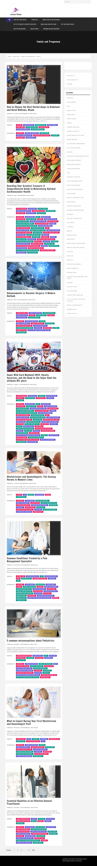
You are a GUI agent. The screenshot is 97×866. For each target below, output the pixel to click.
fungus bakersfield (49, 313)
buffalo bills (32, 395)
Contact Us (70, 75)
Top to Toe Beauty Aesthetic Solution (24, 24)
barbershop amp (40, 125)
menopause (44, 739)
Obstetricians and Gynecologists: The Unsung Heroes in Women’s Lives (31, 478)
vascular (51, 315)
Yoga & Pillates (32, 252)
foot (46, 655)
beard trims (20, 127)
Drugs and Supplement (45, 225)
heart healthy (31, 213)
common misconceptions (24, 655)
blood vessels (43, 208)
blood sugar (32, 208)
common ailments (22, 313)
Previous (9, 850)
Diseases (52, 223)
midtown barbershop (37, 129)
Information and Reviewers (51, 29)
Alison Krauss (33, 113)
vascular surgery (34, 317)
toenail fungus (41, 315)
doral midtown (44, 127)
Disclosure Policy (72, 80)
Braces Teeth (45, 216)
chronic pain (20, 576)
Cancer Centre (31, 219)
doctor (34, 818)
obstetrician (39, 494)
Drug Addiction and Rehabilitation (26, 225)
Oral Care (46, 241)
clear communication (23, 818)
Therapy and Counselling (36, 248)
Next (33, 850)
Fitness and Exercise (37, 228)
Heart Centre (20, 234)
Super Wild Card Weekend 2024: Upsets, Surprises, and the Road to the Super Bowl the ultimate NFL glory (31, 377)
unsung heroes (21, 496)
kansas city (20, 398)
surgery (32, 315)
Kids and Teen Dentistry (23, 236)
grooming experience (23, 129)
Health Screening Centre (38, 230)
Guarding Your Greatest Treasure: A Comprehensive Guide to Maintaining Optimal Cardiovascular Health (31, 188)
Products (54, 241)
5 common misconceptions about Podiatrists (30, 640)
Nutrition (38, 241)
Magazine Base (70, 861)
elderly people (37, 655)
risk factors (41, 213)
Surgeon (44, 245)
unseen (48, 494)
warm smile (20, 823)
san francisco (41, 398)
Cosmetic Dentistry (22, 221)
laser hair (30, 657)
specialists (52, 578)
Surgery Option (54, 245)
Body (38, 216)
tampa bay (50, 398)
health (34, 821)
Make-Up (53, 236)
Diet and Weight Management (25, 223)
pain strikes (39, 657)
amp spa (19, 125)
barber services (28, 125)
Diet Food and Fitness (67, 24)
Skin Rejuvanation (37, 243)
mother (31, 494)
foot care (53, 655)
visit (43, 741)
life (25, 494)
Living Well (34, 20)
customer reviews (32, 127)
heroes (19, 494)
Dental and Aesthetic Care (48, 24)
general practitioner (23, 821)
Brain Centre (20, 219)
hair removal (20, 657)
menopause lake (54, 739)
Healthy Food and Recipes (24, 232)
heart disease (50, 210)
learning (47, 821)
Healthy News (34, 29)
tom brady (20, 400)
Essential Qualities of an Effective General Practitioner (29, 802)
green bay (41, 395)
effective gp (50, 818)
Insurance (45, 234)
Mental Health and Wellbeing (51, 20)
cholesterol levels (38, 210)
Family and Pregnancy (32, 133)
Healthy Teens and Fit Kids (24, 135)
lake (28, 739)
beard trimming (52, 125)
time (18, 580)
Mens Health (20, 137)
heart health (20, 213)
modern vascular (22, 315)
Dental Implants (52, 221)
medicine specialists (51, 576)
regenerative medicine (40, 578)
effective (41, 818)
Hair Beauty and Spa (22, 230)
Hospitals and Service (19, 20)
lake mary (35, 739)
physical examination (33, 741)
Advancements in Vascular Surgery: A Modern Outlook (31, 294)
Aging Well (20, 133)
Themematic (79, 861)
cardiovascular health (23, 210)
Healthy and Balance (19, 29)
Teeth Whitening (21, 248)
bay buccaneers (21, 395)
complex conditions (35, 313)
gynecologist (21, 739)
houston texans (51, 395)
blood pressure (21, 208)
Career (40, 219)
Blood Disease (30, 216)
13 (28, 850)
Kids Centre (36, 236)
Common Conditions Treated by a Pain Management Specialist (27, 559)
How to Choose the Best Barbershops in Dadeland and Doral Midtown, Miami (33, 108)
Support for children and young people (28, 245)
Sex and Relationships (23, 243)
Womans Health (31, 137)
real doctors (21, 660)
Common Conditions (50, 219)
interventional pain (32, 576)
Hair (47, 228)
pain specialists (26, 578)
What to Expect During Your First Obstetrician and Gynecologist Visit (31, 722)
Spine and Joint (49, 243)
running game (30, 398)
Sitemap (69, 84)
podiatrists (48, 657)
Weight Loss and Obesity (47, 250)
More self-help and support (24, 241)
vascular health (21, 317)
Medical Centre (21, 239)
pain (18, 578)
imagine (40, 821)
